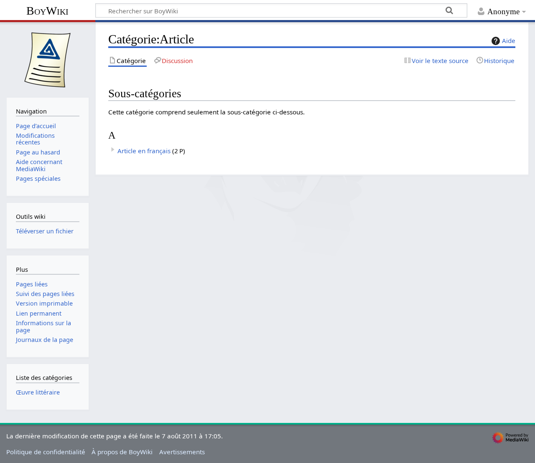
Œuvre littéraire (38, 392)
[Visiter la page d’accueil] (47, 59)
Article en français (144, 151)
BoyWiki (47, 10)
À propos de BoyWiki (122, 452)
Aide (508, 40)
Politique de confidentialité (45, 452)
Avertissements (182, 452)
